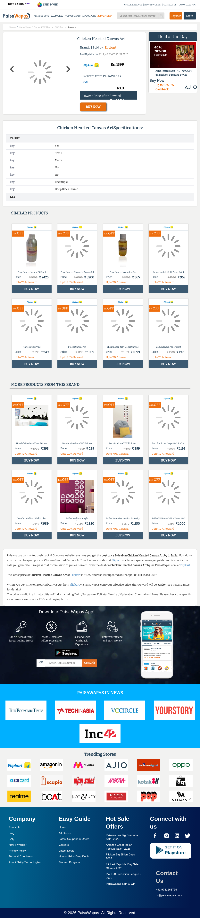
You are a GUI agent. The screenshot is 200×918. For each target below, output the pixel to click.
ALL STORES (57, 16)
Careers (64, 844)
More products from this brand (45, 384)
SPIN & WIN (50, 4)
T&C (85, 81)
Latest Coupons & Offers (74, 838)
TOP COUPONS (89, 16)
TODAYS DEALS (72, 16)
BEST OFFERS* (104, 16)
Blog (11, 833)
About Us (14, 827)
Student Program (69, 862)
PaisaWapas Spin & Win (120, 883)
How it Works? (18, 844)
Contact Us (167, 877)
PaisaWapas (88, 913)
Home (62, 827)
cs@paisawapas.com (169, 895)
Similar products (29, 213)
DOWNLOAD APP (187, 5)
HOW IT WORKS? (152, 5)
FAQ (11, 838)
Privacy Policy (17, 850)
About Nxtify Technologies (25, 862)
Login (189, 16)
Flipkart (110, 47)
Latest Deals (66, 850)
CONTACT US (170, 5)
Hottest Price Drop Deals (74, 856)
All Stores (65, 833)
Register (176, 16)
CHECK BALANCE (133, 5)
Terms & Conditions (21, 856)
